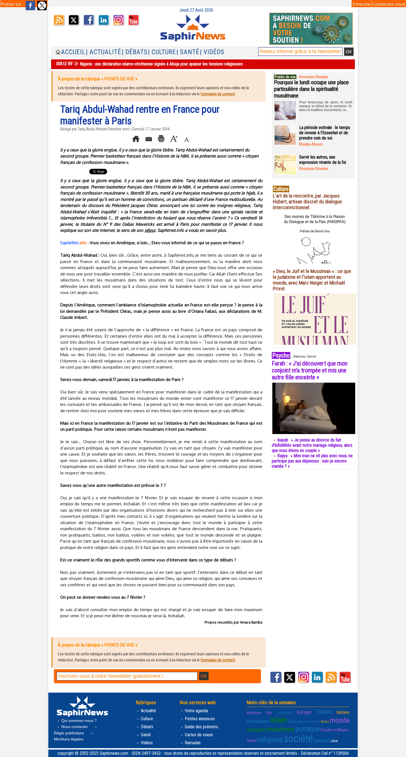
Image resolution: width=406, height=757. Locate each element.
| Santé (187, 52)
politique (307, 729)
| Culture (162, 52)
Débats (146, 726)
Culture (146, 718)
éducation (284, 713)
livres (325, 721)
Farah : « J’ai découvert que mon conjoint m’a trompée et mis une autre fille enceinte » (309, 370)
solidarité (321, 740)
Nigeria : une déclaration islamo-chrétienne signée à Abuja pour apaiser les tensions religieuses (161, 64)
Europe (304, 712)
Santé (145, 734)
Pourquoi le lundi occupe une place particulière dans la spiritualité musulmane (311, 89)
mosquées (257, 729)
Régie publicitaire (69, 733)
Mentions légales (68, 739)
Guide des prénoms (201, 726)
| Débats (134, 52)
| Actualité (103, 52)
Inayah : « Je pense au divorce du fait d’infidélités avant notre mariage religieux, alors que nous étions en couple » (312, 445)
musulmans (281, 729)
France (324, 711)
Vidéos (146, 742)
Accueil (73, 52)
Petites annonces (199, 718)
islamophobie (298, 721)
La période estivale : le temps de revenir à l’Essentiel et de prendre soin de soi (324, 133)
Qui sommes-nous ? (78, 720)
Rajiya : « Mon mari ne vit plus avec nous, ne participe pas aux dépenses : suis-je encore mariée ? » (312, 461)
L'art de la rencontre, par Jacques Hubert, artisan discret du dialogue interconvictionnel (307, 201)
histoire (343, 712)
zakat (334, 741)
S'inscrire (361, 4)
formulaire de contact (218, 93)
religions (270, 739)
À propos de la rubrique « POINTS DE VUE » (97, 79)
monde (339, 720)
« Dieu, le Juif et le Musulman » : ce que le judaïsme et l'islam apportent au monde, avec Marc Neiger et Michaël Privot (312, 279)
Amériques (254, 713)
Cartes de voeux (198, 734)
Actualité (148, 710)
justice (315, 721)
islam (278, 720)
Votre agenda (196, 710)
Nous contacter (74, 726)
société (298, 739)
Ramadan (192, 742)
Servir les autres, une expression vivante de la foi (322, 159)
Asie (269, 713)
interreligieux (258, 721)
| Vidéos (212, 52)
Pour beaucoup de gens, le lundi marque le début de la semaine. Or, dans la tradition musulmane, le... (325, 106)
